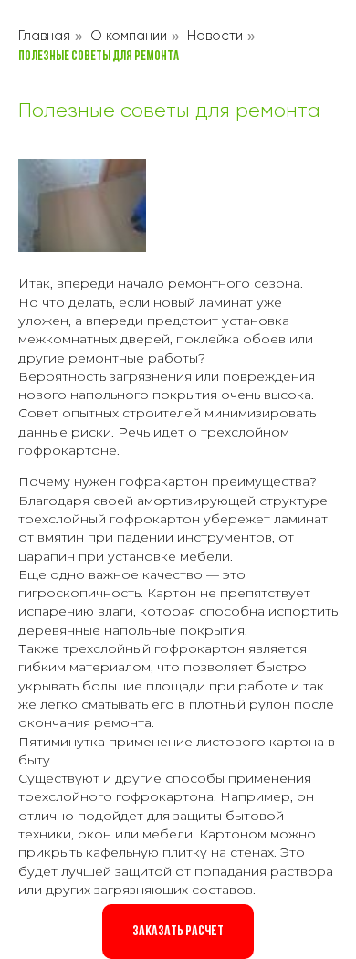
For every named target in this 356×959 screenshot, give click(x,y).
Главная (44, 36)
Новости (215, 36)
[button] (178, 931)
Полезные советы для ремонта (98, 57)
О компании (128, 36)
